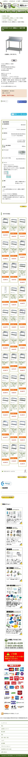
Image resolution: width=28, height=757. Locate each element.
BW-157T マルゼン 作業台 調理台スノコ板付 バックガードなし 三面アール (22, 431)
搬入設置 (3, 731)
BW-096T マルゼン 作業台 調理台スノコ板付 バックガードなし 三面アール (13, 431)
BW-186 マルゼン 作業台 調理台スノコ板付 (22, 250)
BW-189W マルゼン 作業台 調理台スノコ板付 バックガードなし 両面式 (22, 273)
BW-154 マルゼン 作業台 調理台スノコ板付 (13, 453)
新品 (8, 16)
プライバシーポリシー (5, 746)
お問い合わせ (4, 752)
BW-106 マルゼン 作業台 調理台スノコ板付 (13, 272)
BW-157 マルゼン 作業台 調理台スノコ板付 (5, 363)
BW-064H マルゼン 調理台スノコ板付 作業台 (5, 227)
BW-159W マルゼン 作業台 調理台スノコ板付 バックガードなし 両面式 (13, 407)
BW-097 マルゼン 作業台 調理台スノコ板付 (5, 340)
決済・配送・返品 (5, 737)
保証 (2, 734)
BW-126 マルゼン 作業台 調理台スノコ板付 (22, 363)
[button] (6, 483)
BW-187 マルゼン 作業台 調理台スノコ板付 (22, 340)
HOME (4, 16)
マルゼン (5, 20)
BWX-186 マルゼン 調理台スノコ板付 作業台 (5, 430)
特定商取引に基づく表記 (6, 749)
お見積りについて (5, 728)
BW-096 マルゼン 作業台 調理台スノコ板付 (5, 272)
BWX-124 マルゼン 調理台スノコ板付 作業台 (22, 296)
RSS (10, 713)
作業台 (21, 18)
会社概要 (3, 743)
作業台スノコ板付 (12, 20)
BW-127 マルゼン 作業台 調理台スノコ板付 (22, 384)
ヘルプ (2, 740)
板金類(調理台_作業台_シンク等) (10, 18)
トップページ (4, 723)
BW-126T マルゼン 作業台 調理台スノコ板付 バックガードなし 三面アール (22, 455)
